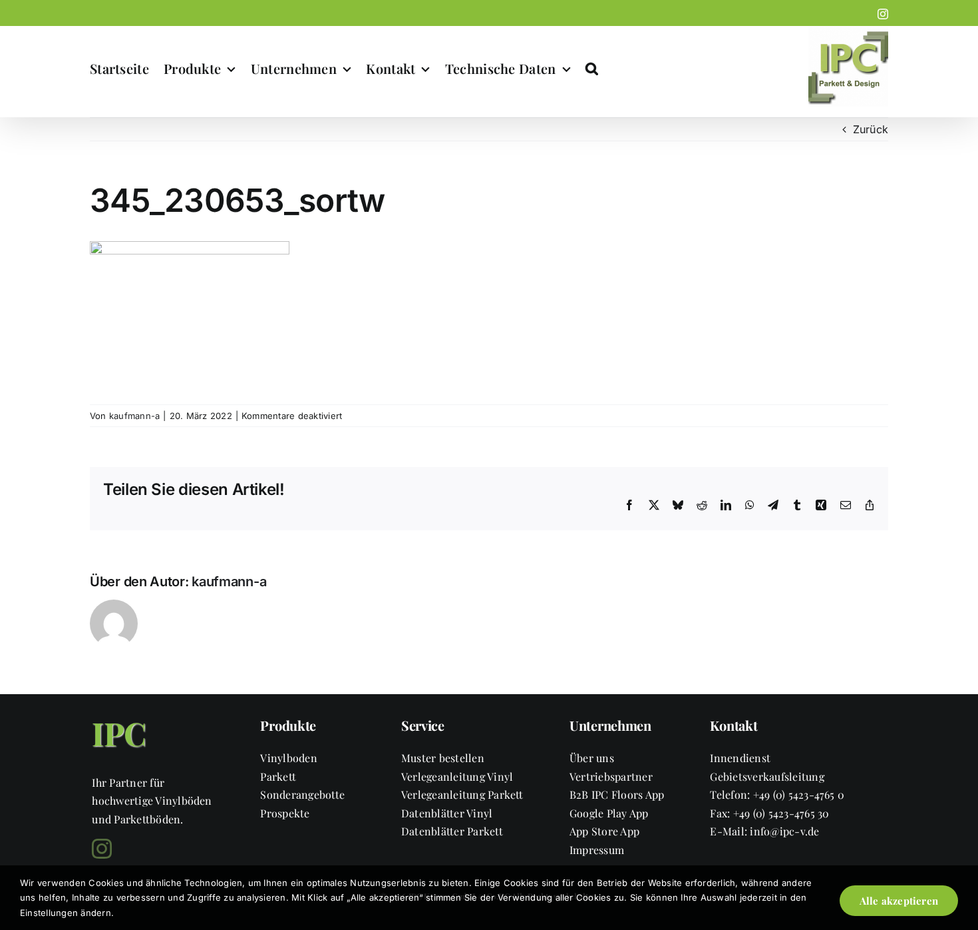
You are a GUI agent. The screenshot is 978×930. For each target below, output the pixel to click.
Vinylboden (288, 758)
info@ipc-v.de (784, 831)
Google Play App (609, 813)
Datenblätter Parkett (452, 831)
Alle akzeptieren (899, 900)
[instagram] (102, 849)
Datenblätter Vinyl (446, 813)
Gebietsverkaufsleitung (767, 776)
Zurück (870, 129)
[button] (591, 68)
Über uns (592, 758)
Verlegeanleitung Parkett (462, 794)
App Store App (604, 831)
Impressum (597, 850)
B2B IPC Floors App (617, 794)
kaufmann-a (134, 415)
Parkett (278, 776)
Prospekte (284, 813)
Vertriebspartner (611, 776)
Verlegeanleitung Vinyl (457, 776)
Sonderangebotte (302, 794)
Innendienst (740, 758)
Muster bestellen (442, 758)
